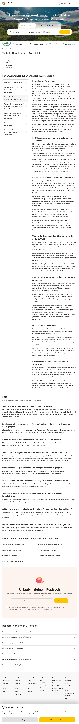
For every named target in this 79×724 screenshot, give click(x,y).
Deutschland (6, 680)
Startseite (5, 49)
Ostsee (17, 686)
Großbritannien (7, 688)
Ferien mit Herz (69, 686)
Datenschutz (68, 701)
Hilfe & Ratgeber (44, 685)
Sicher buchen (31, 686)
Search (29, 680)
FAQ (29, 688)
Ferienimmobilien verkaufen (69, 694)
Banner (42, 687)
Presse (66, 683)
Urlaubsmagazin (32, 683)
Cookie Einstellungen (20, 720)
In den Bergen (23, 49)
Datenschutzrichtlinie (29, 713)
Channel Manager (57, 682)
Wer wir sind (68, 680)
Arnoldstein (13, 49)
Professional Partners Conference (57, 689)
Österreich (5, 683)
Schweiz (5, 686)
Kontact (42, 690)
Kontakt (30, 691)
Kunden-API (55, 685)
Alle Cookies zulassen (57, 720)
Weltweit (17, 691)
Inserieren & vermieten (43, 681)
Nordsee (17, 683)
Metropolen (18, 694)
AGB (66, 698)
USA (4, 691)
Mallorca (17, 680)
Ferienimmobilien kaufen (69, 689)
